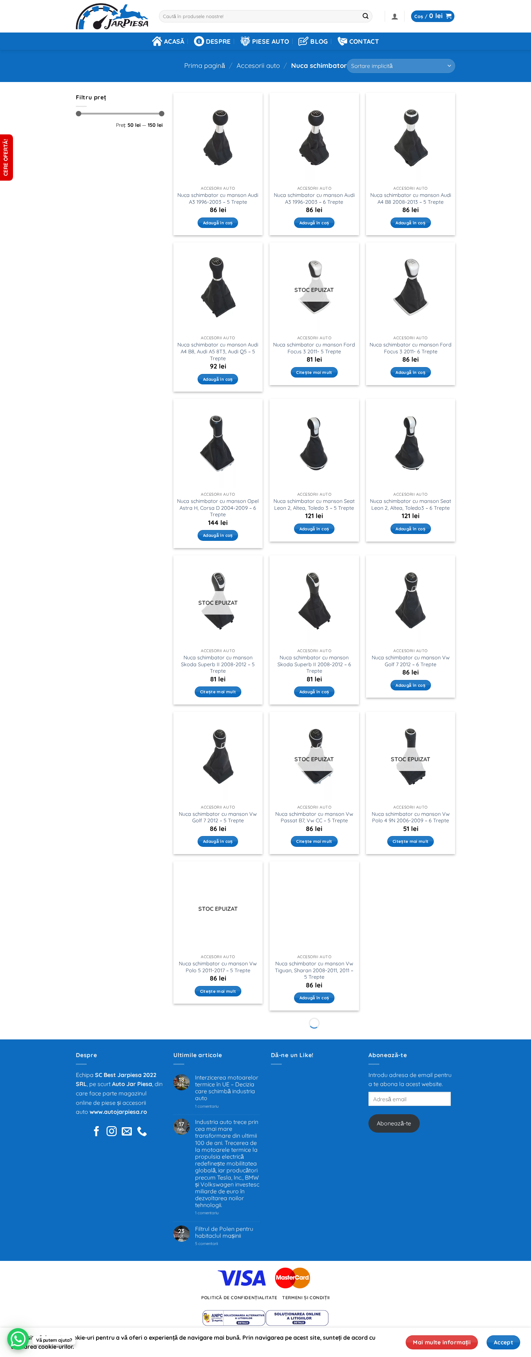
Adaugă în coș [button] (218, 222)
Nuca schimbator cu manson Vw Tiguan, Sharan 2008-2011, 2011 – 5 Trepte (314, 970)
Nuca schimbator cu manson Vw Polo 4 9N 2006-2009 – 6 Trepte (411, 817)
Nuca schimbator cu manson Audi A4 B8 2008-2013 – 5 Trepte (410, 198)
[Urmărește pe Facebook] (96, 1132)
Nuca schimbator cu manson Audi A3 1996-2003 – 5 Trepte (217, 198)
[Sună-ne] (142, 1132)
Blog (319, 41)
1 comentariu (217, 1106)
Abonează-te (394, 1123)
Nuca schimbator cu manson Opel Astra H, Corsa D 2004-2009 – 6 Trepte (218, 508)
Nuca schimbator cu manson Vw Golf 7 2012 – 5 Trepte (218, 817)
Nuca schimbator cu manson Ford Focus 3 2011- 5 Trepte (314, 348)
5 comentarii (215, 1243)
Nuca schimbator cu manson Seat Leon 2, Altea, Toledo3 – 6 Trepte (410, 504)
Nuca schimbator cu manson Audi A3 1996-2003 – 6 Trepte (314, 198)
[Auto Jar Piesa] (112, 16)
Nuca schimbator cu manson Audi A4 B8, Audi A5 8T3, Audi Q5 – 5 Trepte (217, 351)
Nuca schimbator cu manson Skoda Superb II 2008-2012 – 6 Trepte (314, 664)
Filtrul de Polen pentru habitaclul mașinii (224, 1232)
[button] (394, 16)
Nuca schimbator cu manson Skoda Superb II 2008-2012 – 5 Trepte (218, 664)
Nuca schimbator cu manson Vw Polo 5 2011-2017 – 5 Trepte (218, 967)
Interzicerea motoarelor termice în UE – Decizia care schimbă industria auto (226, 1088)
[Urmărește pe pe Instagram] (112, 1132)
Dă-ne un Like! (292, 1055)
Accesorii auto (258, 65)
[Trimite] (366, 16)
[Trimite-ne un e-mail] (127, 1132)
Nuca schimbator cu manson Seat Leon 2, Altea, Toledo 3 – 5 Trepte (314, 504)
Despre (218, 41)
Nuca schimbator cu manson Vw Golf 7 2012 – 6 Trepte (411, 661)
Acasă (174, 41)
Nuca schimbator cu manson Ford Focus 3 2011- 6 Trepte (411, 348)
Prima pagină (204, 65)
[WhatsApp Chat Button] (18, 1339)
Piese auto (270, 41)
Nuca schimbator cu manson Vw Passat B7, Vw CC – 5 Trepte (314, 817)
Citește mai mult (314, 372)
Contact (364, 41)
